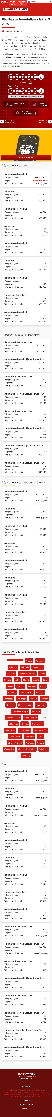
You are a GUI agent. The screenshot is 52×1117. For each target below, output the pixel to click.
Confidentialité (26, 1100)
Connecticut (37, 667)
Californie (13, 667)
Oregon (24, 723)
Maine (43, 686)
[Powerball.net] (15, 9)
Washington (9, 749)
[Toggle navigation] (46, 9)
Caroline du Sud (40, 730)
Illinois (26, 679)
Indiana (36, 679)
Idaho (17, 679)
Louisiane (32, 686)
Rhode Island (24, 730)
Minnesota (8, 698)
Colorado (25, 667)
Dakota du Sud (15, 736)
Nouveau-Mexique (20, 711)
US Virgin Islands (15, 742)
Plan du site (26, 1108)
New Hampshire (25, 705)
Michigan (40, 692)
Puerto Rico (10, 730)
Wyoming (26, 755)
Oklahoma (13, 723)
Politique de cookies (26, 1104)
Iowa (45, 679)
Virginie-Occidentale (27, 749)
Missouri (33, 698)
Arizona (29, 660)
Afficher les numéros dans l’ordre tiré (26, 97)
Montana (44, 698)
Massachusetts (26, 692)
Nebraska (10, 705)
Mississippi (21, 698)
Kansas (10, 686)
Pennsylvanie (37, 723)
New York (36, 711)
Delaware (11, 673)
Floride (42, 673)
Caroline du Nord (13, 717)
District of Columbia (27, 673)
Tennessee (29, 736)
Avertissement (26, 1086)
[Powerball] (3, 31)
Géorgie (7, 679)
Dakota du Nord (30, 717)
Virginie (40, 742)
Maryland (12, 692)
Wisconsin (43, 749)
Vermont (30, 742)
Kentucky (20, 686)
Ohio (44, 717)
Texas (40, 736)
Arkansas (40, 660)
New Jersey (41, 705)
